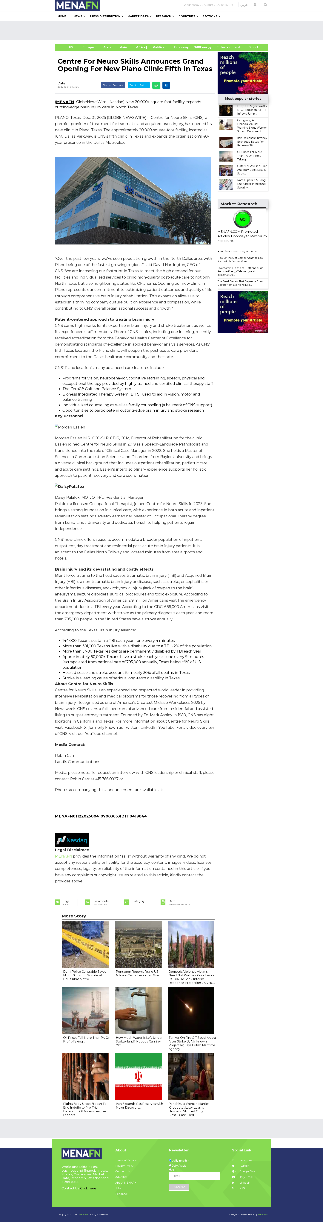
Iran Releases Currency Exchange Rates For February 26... (252, 141)
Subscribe (179, 1187)
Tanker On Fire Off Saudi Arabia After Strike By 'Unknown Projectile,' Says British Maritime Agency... (192, 1043)
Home (62, 16)
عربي (244, 5)
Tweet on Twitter (139, 85)
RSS (242, 1188)
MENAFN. (84, 1214)
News (78, 16)
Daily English (180, 1160)
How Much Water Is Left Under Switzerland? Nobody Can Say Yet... (139, 1041)
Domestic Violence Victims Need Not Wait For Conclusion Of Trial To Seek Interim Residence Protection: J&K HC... (192, 977)
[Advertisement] (163, 30)
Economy (181, 47)
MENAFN (65, 102)
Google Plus (247, 1171)
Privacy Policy (124, 1166)
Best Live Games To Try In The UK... (238, 251)
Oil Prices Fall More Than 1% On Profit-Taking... (249, 155)
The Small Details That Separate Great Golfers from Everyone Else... (241, 283)
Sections (210, 16)
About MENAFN (126, 1182)
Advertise (121, 1177)
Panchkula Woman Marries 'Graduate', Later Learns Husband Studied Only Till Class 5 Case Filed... (189, 1109)
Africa (140, 47)
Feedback (121, 1194)
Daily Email (246, 1177)
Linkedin (244, 1182)
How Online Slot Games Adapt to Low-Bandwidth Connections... (241, 259)
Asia (123, 47)
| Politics (157, 47)
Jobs (118, 1188)
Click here (88, 1188)
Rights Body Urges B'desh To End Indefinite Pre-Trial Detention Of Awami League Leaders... (84, 1109)
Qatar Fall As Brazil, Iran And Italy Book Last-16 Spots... (252, 169)
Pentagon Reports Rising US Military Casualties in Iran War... (138, 973)
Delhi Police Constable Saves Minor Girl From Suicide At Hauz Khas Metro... (84, 975)
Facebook (245, 1160)
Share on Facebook (113, 85)
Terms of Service (126, 1160)
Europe (88, 47)
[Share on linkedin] (166, 85)
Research (163, 16)
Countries (187, 16)
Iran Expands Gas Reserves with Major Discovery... (139, 1105)
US (66, 47)
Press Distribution (105, 16)
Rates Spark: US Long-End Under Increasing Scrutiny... (252, 183)
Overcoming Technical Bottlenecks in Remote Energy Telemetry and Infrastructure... (240, 271)
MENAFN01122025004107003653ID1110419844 (101, 816)
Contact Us (122, 1171)
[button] (255, 5)
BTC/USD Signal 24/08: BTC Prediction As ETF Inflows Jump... (252, 109)
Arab (107, 47)
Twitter (244, 1166)
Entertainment (223, 47)
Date (61, 83)
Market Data (138, 16)
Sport (251, 47)
